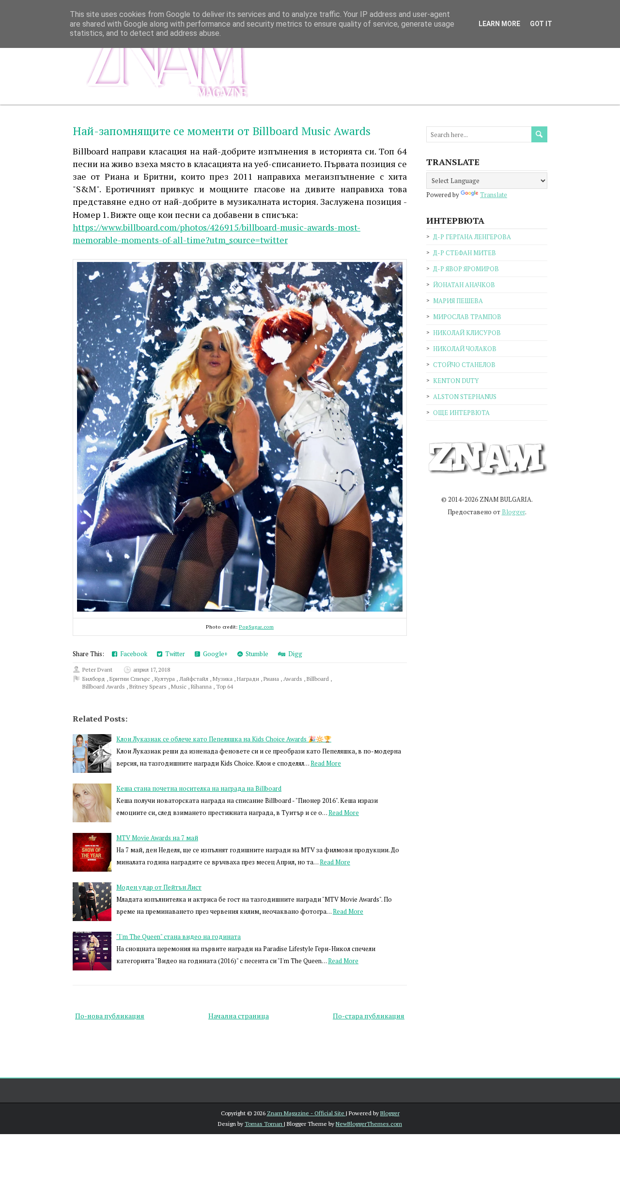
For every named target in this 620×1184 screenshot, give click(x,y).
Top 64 (224, 686)
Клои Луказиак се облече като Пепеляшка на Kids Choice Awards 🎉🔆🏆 (223, 739)
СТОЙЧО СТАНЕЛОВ (464, 364)
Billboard (318, 678)
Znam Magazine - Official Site (306, 1113)
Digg (293, 653)
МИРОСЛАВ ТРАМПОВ (467, 316)
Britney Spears (148, 686)
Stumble (255, 653)
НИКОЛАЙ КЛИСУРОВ (467, 332)
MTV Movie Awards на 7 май (157, 837)
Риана (272, 678)
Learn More (499, 24)
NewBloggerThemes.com (369, 1123)
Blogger (513, 511)
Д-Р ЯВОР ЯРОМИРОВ (466, 268)
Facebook (132, 653)
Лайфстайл (194, 678)
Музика (223, 678)
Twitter (173, 653)
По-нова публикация (109, 1015)
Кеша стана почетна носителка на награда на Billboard (198, 788)
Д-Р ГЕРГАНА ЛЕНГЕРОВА (472, 236)
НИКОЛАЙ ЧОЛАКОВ (464, 348)
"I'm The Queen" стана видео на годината (178, 936)
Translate (493, 194)
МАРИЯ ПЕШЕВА (458, 300)
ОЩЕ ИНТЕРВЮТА (461, 412)
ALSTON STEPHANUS (464, 396)
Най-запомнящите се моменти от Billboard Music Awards (222, 130)
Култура (165, 678)
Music (179, 686)
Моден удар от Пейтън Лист (159, 887)
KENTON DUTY (456, 380)
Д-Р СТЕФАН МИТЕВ (464, 252)
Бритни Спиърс (130, 678)
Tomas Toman (264, 1123)
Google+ (214, 653)
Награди (249, 678)
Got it (541, 24)
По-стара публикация (368, 1015)
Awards (293, 678)
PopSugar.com (256, 626)
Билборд (94, 678)
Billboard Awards (104, 686)
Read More (325, 763)
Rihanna (202, 686)
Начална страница (238, 1015)
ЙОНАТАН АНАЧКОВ (464, 284)
